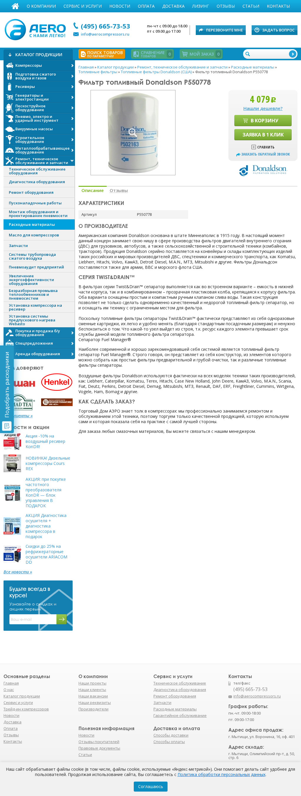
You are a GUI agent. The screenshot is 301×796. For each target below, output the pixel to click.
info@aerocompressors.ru (105, 34)
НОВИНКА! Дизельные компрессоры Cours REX (48, 463)
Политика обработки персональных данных (221, 774)
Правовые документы (99, 748)
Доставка (173, 6)
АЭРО (37, 28)
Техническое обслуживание (179, 683)
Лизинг (200, 6)
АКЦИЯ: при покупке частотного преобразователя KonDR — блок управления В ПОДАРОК (46, 492)
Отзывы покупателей (98, 741)
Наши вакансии (93, 696)
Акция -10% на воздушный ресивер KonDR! (45, 441)
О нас (9, 689)
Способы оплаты (169, 741)
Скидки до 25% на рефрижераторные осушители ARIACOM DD (46, 554)
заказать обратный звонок (265, 154)
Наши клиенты (92, 689)
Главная (15, 6)
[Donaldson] (263, 170)
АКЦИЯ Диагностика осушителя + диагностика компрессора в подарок (46, 526)
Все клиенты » (18, 415)
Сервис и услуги (82, 6)
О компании (41, 6)
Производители (93, 709)
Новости (119, 6)
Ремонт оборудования (174, 696)
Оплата (146, 6)
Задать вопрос (278, 30)
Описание (92, 190)
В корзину (264, 120)
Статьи (251, 6)
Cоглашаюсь (150, 786)
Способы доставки (170, 735)
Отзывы (226, 6)
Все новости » (18, 572)
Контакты (278, 6)
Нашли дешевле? (262, 108)
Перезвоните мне (224, 30)
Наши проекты (92, 683)
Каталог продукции (22, 696)
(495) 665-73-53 (105, 25)
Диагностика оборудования (179, 689)
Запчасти (162, 702)
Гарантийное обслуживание (180, 715)
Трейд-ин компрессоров (26, 709)
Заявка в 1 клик (263, 134)
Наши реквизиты (94, 702)
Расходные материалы (175, 709)
